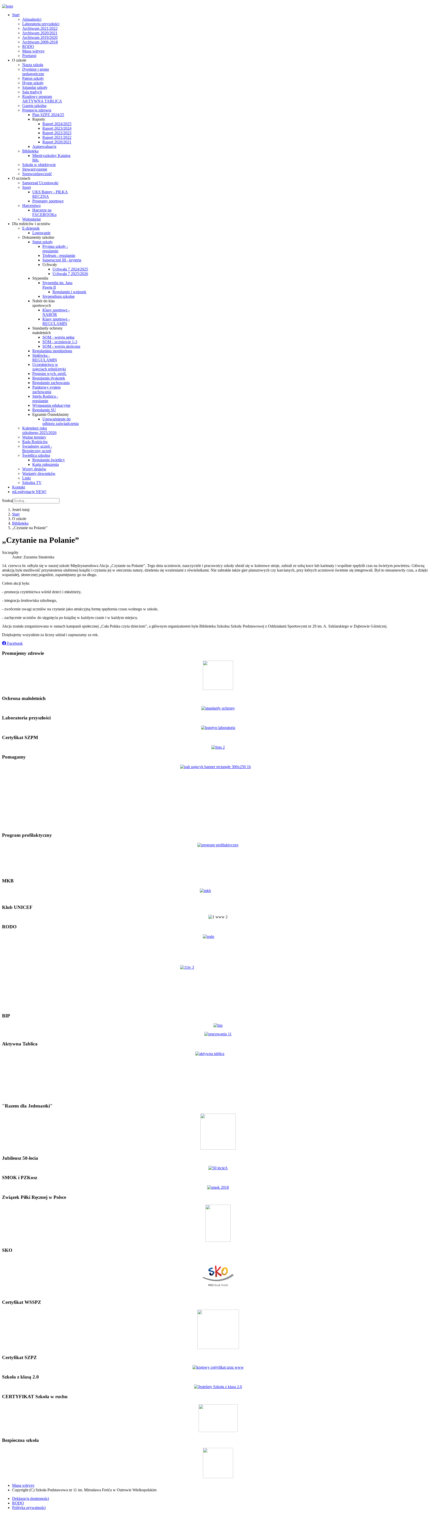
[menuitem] (15, 15)
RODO (18, 1503)
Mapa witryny (23, 1485)
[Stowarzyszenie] (218, 1148)
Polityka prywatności (29, 1507)
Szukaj (7, 500)
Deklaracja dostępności (30, 1498)
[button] (12, 643)
